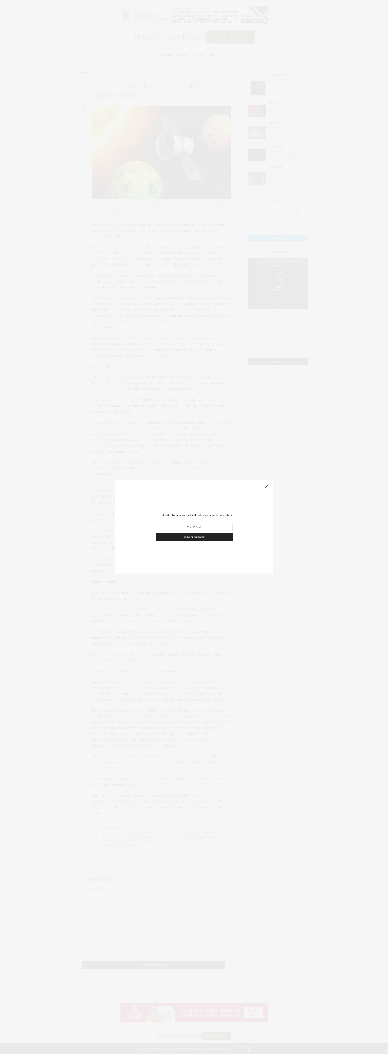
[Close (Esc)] (267, 486)
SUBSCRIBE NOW (194, 537)
